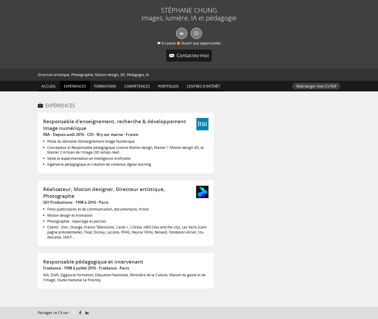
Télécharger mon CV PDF (316, 86)
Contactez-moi (192, 55)
